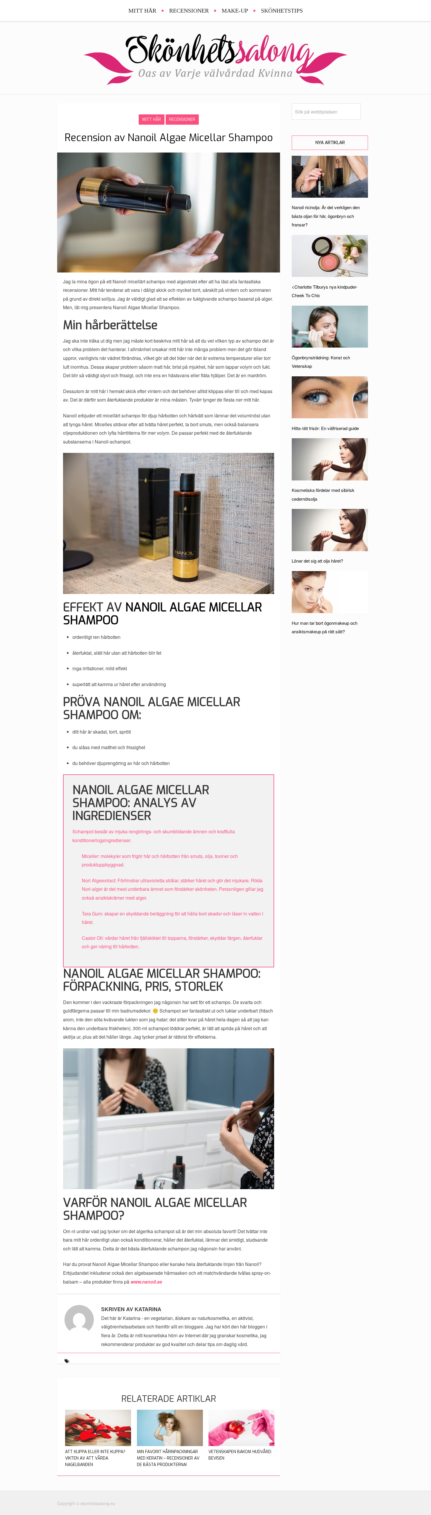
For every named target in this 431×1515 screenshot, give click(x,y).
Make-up (235, 10)
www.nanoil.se (146, 1281)
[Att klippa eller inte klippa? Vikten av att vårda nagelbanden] (98, 1444)
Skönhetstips (282, 10)
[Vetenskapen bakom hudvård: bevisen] (241, 1444)
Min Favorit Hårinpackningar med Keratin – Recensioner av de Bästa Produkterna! (168, 1458)
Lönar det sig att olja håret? (317, 561)
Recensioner (189, 10)
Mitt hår (142, 10)
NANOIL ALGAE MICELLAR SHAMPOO (162, 614)
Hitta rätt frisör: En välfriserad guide (325, 428)
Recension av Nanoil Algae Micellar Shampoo (169, 137)
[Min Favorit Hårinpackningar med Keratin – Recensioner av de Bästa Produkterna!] (170, 1444)
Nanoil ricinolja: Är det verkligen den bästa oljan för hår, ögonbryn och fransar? (326, 216)
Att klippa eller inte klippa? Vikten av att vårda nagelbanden (95, 1458)
